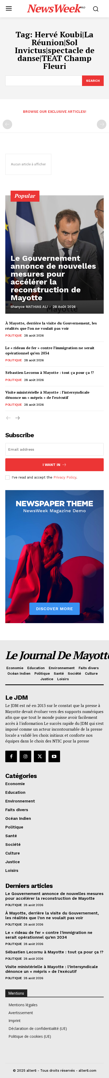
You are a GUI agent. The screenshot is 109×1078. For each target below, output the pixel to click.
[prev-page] (7, 124)
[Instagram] (25, 756)
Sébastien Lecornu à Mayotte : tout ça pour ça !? (49, 372)
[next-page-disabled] (101, 124)
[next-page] (17, 418)
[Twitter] (40, 756)
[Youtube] (54, 756)
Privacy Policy (64, 477)
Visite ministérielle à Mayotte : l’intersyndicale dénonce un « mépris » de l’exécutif (47, 395)
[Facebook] (11, 756)
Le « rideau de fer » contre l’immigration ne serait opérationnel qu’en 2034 (48, 935)
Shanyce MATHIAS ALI (29, 307)
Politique (13, 335)
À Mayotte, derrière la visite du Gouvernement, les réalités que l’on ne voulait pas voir (51, 326)
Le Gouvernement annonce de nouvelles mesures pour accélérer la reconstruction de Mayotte (53, 277)
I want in (51, 465)
